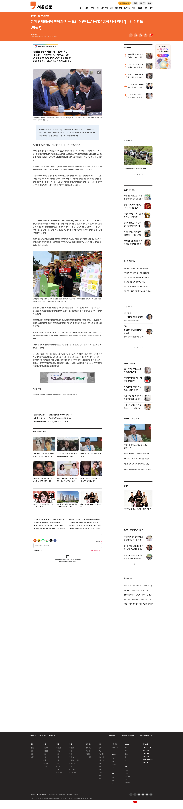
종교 (100, 763)
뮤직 (126, 779)
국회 (31, 751)
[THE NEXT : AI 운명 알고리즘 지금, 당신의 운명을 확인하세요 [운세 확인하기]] (163, 56)
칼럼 (113, 761)
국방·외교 (32, 757)
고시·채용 (88, 757)
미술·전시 (101, 754)
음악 (100, 748)
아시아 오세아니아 (74, 760)
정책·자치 (104, 8)
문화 (111, 8)
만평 (113, 767)
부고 (113, 784)
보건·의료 (45, 763)
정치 (81, 8)
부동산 (58, 751)
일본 (70, 754)
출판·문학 (101, 757)
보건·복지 (45, 766)
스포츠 (140, 8)
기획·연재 (118, 8)
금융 (57, 754)
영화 (100, 775)
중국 (70, 751)
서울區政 (88, 754)
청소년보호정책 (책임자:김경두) (57, 794)
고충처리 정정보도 (147, 759)
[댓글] (150, 35)
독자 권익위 (146, 750)
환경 (44, 754)
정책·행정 (88, 748)
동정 (113, 781)
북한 (31, 754)
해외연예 (127, 776)
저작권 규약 (146, 756)
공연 (100, 778)
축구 (126, 751)
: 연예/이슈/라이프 (132, 530)
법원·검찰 (45, 751)
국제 (97, 8)
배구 (126, 760)
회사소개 (145, 744)
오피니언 (127, 8)
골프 (126, 754)
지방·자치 (88, 751)
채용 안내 (52, 735)
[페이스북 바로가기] (130, 794)
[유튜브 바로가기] (142, 794)
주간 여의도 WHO (43, 16)
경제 (92, 8)
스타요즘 (127, 782)
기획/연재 (33, 16)
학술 (100, 751)
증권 (57, 763)
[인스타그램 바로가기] (138, 794)
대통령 (32, 748)
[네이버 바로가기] (146, 794)
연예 (146, 8)
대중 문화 (101, 760)
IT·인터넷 (58, 766)
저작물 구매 (146, 753)
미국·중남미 (72, 763)
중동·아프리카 (72, 757)
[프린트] (141, 35)
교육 (44, 757)
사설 (113, 758)
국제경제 (71, 748)
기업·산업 (58, 748)
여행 (100, 766)
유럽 (70, 766)
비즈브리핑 (59, 772)
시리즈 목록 (115, 748)
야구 (126, 748)
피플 (133, 8)
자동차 (58, 757)
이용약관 (32, 794)
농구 (126, 757)
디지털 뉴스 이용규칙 (72, 794)
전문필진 (114, 764)
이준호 (32, 34)
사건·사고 (45, 748)
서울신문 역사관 (147, 747)
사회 (86, 8)
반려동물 (101, 772)
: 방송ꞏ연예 (130, 418)
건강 (100, 769)
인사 (113, 778)
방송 (126, 770)
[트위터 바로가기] (134, 794)
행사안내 (33, 735)
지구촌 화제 (72, 769)
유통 (57, 760)
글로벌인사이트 (73, 772)
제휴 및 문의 (42, 735)
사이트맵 (145, 762)
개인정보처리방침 (41, 794)
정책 (57, 769)
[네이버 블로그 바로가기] (150, 794)
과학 (44, 760)
